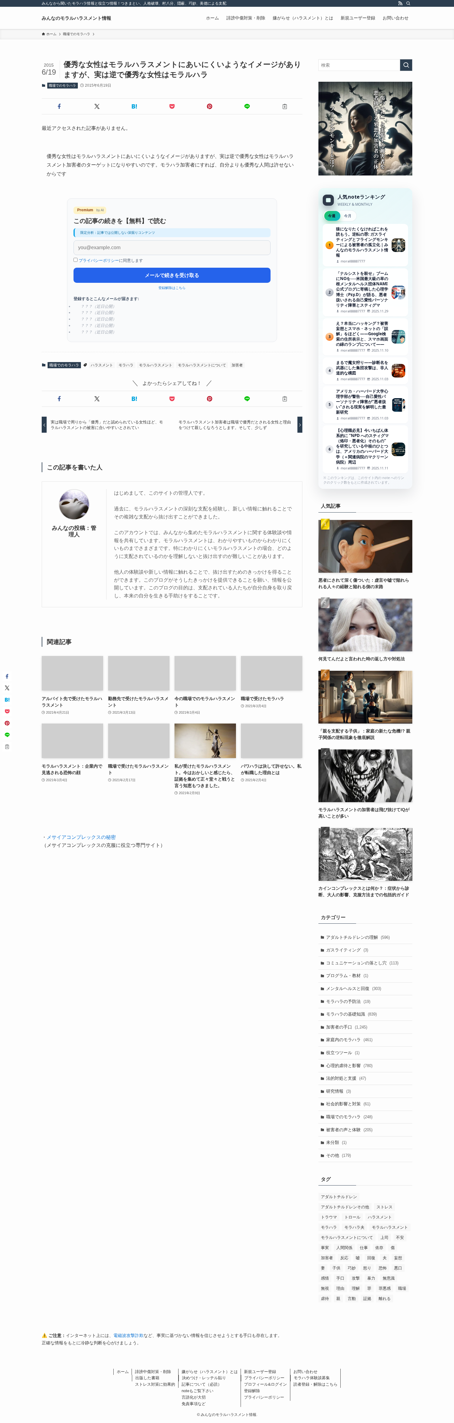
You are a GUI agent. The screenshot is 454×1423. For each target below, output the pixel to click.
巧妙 (352, 1268)
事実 (325, 1247)
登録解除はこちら (172, 288)
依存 (379, 1247)
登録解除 (252, 1390)
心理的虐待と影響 (349, 1065)
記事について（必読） (202, 1384)
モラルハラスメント (155, 365)
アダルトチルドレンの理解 (358, 937)
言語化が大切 (194, 1397)
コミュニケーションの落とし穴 (362, 962)
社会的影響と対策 (348, 1103)
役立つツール (342, 1052)
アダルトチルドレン (339, 1196)
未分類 (336, 1142)
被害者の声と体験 (349, 1129)
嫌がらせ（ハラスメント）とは (210, 1371)
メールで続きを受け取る (172, 275)
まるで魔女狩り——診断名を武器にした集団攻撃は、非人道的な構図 (365, 370)
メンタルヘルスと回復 (353, 988)
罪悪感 (385, 1288)
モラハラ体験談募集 (312, 1378)
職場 (402, 1288)
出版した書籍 (147, 1378)
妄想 (398, 1258)
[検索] (408, 3)
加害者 (237, 365)
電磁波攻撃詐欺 (128, 1335)
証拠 (367, 1298)
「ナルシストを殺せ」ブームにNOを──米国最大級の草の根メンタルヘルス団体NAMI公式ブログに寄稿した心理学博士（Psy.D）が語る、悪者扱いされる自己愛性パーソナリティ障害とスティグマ (365, 292)
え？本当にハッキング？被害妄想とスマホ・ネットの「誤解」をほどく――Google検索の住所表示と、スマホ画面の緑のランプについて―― (365, 337)
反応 (344, 1258)
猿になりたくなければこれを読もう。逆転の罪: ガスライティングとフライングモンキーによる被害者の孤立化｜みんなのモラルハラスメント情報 (365, 245)
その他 (338, 1155)
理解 (356, 1288)
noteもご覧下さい (197, 1390)
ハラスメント (102, 365)
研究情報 (338, 1091)
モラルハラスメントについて (202, 365)
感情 (325, 1278)
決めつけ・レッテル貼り (204, 1378)
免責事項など (194, 1403)
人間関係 (344, 1247)
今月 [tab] (347, 215)
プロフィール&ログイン (265, 1384)
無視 (325, 1288)
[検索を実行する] (406, 65)
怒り (367, 1268)
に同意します (111, 260)
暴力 (371, 1278)
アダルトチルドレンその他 (345, 1207)
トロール (352, 1217)
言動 (352, 1298)
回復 (371, 1258)
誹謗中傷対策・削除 (153, 1371)
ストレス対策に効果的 (155, 1384)
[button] (59, 106)
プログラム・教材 (347, 975)
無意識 (389, 1278)
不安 (400, 1237)
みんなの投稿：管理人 (74, 531)
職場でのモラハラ (62, 85)
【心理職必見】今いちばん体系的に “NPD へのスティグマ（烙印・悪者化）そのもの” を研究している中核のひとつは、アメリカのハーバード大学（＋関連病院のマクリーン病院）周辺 (365, 449)
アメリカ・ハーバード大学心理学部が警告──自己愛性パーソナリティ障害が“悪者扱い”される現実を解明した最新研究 (365, 404)
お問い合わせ (305, 1371)
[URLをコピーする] (284, 106)
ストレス (384, 1207)
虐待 (325, 1298)
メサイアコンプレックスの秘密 (81, 837)
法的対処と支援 (346, 1078)
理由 (340, 1288)
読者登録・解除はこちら (315, 1384)
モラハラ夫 (354, 1227)
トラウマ (329, 1217)
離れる (385, 1298)
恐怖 (383, 1268)
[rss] (400, 3)
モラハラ (126, 365)
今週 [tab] (331, 215)
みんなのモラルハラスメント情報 (76, 18)
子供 (336, 1268)
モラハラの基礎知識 (351, 1014)
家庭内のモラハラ (349, 1039)
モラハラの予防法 (348, 1001)
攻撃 (356, 1278)
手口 (340, 1278)
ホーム (123, 1371)
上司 (384, 1237)
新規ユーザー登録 (260, 1371)
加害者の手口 (346, 1027)
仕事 (364, 1247)
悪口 (398, 1268)
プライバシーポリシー (99, 260)
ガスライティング (347, 949)
